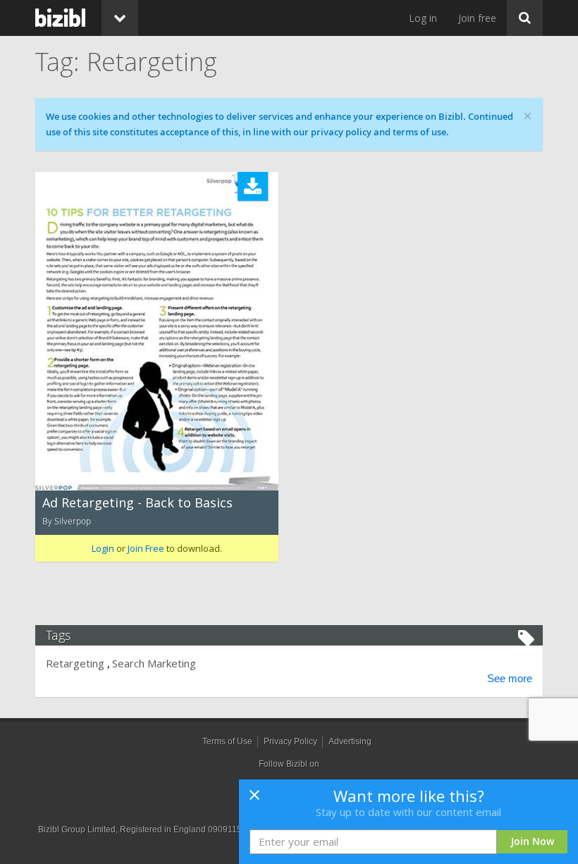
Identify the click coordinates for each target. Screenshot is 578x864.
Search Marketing (154, 663)
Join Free (146, 548)
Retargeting (75, 663)
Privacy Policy (290, 741)
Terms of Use (227, 741)
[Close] (254, 799)
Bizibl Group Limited (77, 829)
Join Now (532, 841)
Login (103, 548)
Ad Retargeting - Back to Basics (137, 502)
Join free (477, 18)
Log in (423, 18)
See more (509, 678)
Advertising (349, 741)
